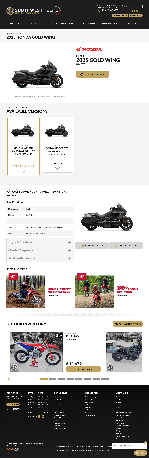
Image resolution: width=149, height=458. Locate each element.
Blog (117, 404)
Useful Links (122, 393)
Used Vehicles (36, 23)
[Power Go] (25, 449)
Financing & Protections (62, 23)
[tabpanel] (38, 404)
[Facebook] (133, 11)
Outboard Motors (59, 412)
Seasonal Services (121, 428)
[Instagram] (137, 11)
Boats (56, 407)
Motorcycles (58, 399)
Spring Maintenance (122, 431)
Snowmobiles (58, 418)
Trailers (56, 420)
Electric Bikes (58, 404)
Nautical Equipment (60, 415)
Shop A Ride (18, 446)
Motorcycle (19, 33)
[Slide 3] (61, 379)
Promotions (57, 425)
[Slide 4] (70, 379)
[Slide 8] (105, 379)
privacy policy (96, 450)
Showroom (10, 33)
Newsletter (119, 407)
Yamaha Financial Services (123, 412)
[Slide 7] (96, 379)
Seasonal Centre (110, 23)
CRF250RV (72, 336)
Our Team (119, 399)
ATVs (55, 402)
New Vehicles (16, 23)
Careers (118, 402)
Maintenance (120, 423)
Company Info (132, 23)
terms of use (106, 450)
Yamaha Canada (120, 418)
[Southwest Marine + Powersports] (33, 10)
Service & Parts (88, 23)
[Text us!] (140, 453)
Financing (119, 410)
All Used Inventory (90, 397)
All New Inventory (59, 397)
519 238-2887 (109, 10)
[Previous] (8, 379)
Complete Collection (60, 428)
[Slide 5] (78, 379)
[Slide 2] (52, 379)
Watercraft (57, 410)
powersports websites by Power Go (35, 443)
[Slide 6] (87, 379)
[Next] (140, 379)
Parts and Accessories (122, 425)
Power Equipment (59, 423)
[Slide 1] (44, 379)
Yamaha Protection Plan (123, 415)
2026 (78, 64)
